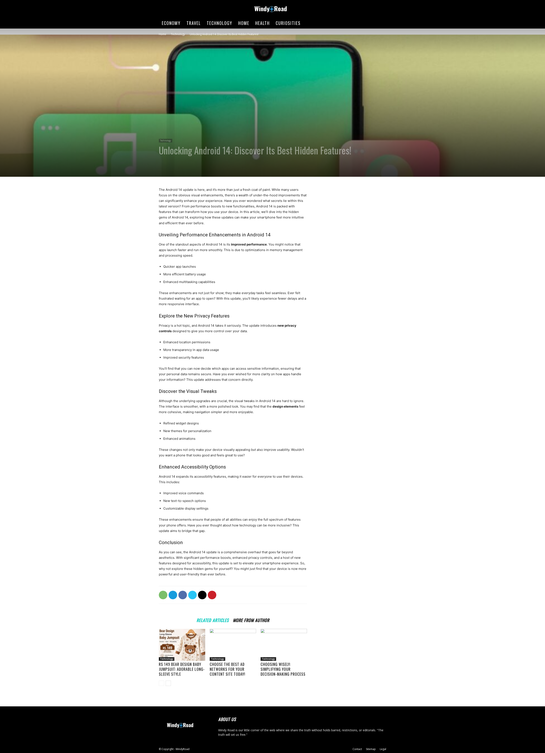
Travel (193, 23)
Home (243, 23)
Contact (357, 749)
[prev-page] (161, 683)
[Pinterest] (212, 595)
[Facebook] (182, 595)
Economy (171, 23)
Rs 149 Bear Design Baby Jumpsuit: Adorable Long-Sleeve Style (182, 669)
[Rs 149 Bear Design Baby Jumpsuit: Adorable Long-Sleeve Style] (182, 645)
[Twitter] (192, 595)
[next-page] (168, 683)
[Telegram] (173, 595)
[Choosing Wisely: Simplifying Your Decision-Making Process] (284, 645)
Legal (383, 749)
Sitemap (371, 749)
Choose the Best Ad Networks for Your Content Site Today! (227, 669)
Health (262, 23)
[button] (381, 23)
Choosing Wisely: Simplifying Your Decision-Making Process (283, 669)
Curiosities (288, 23)
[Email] (202, 595)
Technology (219, 23)
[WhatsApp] (163, 595)
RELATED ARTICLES (212, 619)
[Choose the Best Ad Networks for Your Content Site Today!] (233, 645)
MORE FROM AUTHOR (251, 619)
